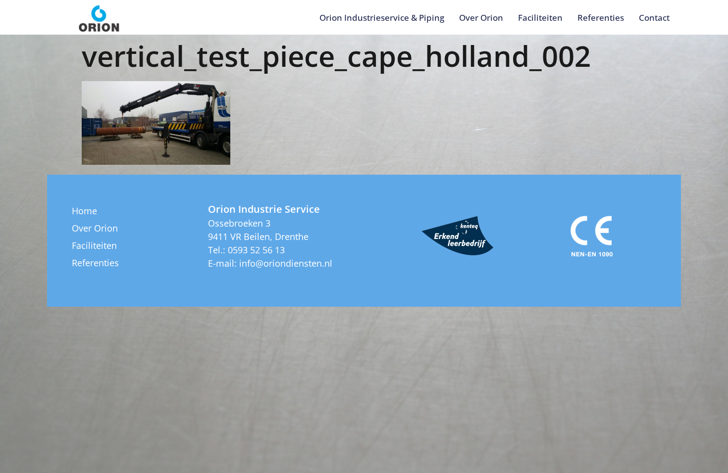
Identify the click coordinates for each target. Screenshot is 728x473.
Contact (654, 17)
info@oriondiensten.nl (285, 263)
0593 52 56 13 (256, 250)
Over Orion (481, 17)
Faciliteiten (540, 17)
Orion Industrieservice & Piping (381, 17)
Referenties (600, 17)
